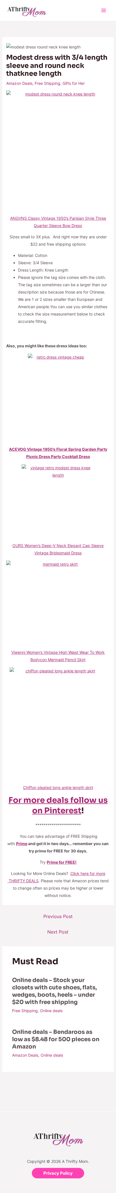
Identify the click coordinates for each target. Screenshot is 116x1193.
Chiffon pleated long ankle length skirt (58, 787)
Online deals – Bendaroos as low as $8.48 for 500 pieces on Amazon (55, 1039)
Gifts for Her (74, 83)
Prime (21, 843)
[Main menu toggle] (103, 10)
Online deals (51, 1010)
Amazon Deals (19, 83)
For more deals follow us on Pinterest (58, 805)
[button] (58, 1173)
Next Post (57, 932)
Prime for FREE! (62, 862)
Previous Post (58, 916)
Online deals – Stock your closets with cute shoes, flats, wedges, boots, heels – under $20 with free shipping (54, 991)
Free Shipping (47, 83)
